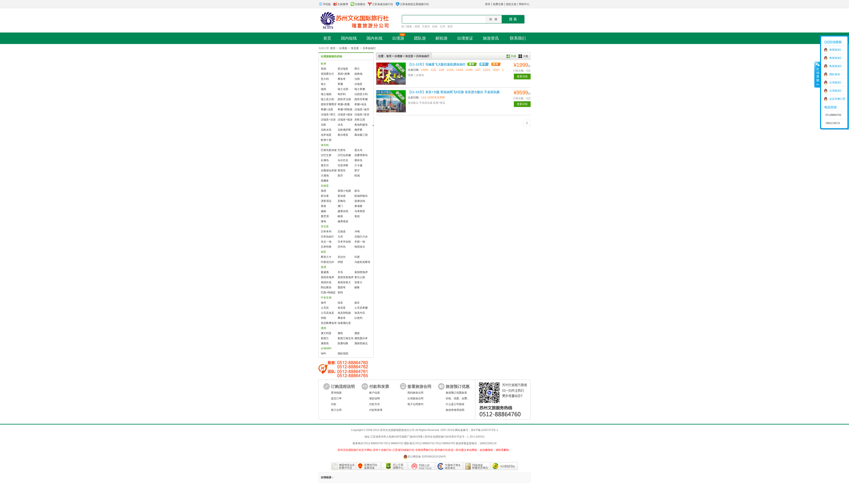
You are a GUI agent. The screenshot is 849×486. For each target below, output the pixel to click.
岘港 (340, 216)
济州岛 (342, 246)
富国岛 (342, 170)
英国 (323, 68)
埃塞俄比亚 (344, 323)
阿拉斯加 (326, 287)
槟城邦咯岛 (361, 195)
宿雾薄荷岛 (361, 155)
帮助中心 (524, 4)
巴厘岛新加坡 (329, 150)
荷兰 (357, 68)
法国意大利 (361, 94)
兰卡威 (358, 165)
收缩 (817, 74)
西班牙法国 (344, 99)
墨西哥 (342, 287)
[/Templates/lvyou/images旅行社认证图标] (343, 466)
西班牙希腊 (361, 99)
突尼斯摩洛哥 (329, 323)
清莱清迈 (326, 201)
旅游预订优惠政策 (456, 392)
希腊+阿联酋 (345, 109)
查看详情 (522, 76)
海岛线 (325, 145)
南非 (357, 302)
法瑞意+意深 (361, 114)
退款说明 (374, 398)
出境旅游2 (835, 90)
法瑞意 (358, 84)
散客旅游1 (835, 49)
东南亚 (325, 185)
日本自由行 (369, 48)
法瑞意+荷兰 (328, 114)
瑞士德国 (326, 94)
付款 (333, 404)
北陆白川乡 (361, 236)
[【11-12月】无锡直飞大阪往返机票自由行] (391, 73)
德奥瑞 (358, 73)
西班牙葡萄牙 (329, 104)
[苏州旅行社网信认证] (421, 466)
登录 (487, 4)
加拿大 (358, 282)
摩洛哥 (342, 78)
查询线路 (336, 392)
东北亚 (355, 48)
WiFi (323, 353)
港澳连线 (359, 201)
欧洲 (323, 63)
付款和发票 (375, 409)
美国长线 (326, 282)
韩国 (417, 26)
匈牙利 (342, 94)
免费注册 (498, 4)
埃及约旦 (359, 312)
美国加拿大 (344, 282)
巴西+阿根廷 (328, 292)
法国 (357, 78)
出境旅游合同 (415, 398)
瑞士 (323, 84)
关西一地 (359, 241)
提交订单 (336, 398)
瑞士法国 (343, 89)
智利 (340, 292)
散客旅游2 (835, 57)
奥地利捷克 (361, 124)
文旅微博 (342, 4)
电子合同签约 (415, 404)
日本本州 (326, 231)
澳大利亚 (326, 333)
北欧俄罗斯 (344, 129)
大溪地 (325, 175)
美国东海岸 (327, 277)
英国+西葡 (344, 73)
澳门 (340, 206)
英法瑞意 (343, 68)
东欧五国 (359, 119)
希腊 (340, 84)
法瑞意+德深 (345, 114)
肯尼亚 (342, 307)
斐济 (340, 175)
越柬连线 (343, 211)
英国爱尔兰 (327, 73)
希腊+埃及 (360, 104)
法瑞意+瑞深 (345, 119)
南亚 (323, 251)
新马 (357, 190)
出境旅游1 (835, 82)
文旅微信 (360, 4)
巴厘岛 (426, 26)
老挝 (357, 216)
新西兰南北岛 (346, 338)
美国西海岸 (361, 272)
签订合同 (336, 409)
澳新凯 (325, 343)
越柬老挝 (343, 221)
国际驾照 (343, 353)
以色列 (358, 318)
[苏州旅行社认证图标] (476, 466)
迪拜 (323, 302)
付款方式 (374, 404)
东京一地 (326, 241)
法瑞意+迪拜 (361, 109)
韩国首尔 (359, 246)
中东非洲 (326, 297)
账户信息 (374, 392)
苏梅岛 (342, 201)
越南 (323, 211)
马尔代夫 (343, 160)
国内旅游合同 (415, 392)
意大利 (325, 78)
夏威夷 (325, 272)
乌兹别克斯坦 (362, 262)
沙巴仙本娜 (344, 155)
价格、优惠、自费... (457, 398)
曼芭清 (325, 216)
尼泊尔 (342, 256)
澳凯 (340, 333)
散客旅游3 (835, 66)
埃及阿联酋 (344, 312)
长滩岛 (325, 160)
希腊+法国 (327, 109)
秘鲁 (357, 287)
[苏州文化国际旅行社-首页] (353, 20)
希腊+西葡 (344, 104)
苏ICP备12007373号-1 (484, 430)
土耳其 (325, 307)
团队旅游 (834, 74)
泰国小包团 (344, 190)
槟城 (357, 175)
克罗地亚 (326, 134)
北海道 (342, 231)
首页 (332, 48)
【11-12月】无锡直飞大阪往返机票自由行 (437, 64)
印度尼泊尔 (327, 262)
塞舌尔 (325, 165)
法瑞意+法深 (328, 119)
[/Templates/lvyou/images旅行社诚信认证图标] (449, 466)
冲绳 (357, 231)
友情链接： (327, 477)
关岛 (340, 272)
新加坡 (342, 195)
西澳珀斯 (343, 343)
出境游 (343, 48)
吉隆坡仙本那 (329, 170)
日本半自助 (344, 241)
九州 (340, 236)
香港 (323, 206)
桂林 (435, 26)
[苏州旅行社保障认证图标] (394, 466)
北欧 (323, 124)
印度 (357, 256)
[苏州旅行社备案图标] (368, 466)
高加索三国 (361, 134)
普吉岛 (358, 150)
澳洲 (323, 328)
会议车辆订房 (837, 98)
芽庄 (357, 170)
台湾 (442, 26)
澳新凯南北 (361, 343)
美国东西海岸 (346, 277)
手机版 (327, 4)
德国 (323, 89)
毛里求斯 (343, 165)
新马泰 (325, 195)
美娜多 (325, 180)
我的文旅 (511, 4)
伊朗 (340, 262)
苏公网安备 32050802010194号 (427, 456)
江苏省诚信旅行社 (382, 4)
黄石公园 (359, 277)
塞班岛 (358, 160)
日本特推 (326, 246)
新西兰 (325, 338)
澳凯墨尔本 (361, 338)
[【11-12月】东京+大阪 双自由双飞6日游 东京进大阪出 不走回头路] (391, 101)
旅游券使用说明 (455, 409)
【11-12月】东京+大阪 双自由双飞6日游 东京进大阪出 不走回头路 (454, 92)
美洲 (323, 267)
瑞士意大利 (327, 99)
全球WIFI (326, 348)
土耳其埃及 (327, 312)
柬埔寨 (358, 206)
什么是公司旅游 (455, 404)
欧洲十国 (326, 140)
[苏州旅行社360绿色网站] (504, 466)
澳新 (357, 333)
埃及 (340, 302)
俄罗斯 (358, 129)
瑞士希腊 (359, 89)
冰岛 (340, 124)
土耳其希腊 (361, 307)
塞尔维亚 (343, 134)
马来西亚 (359, 211)
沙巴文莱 (326, 155)
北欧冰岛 (326, 129)
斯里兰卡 (326, 256)
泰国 (450, 26)
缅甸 (323, 221)
